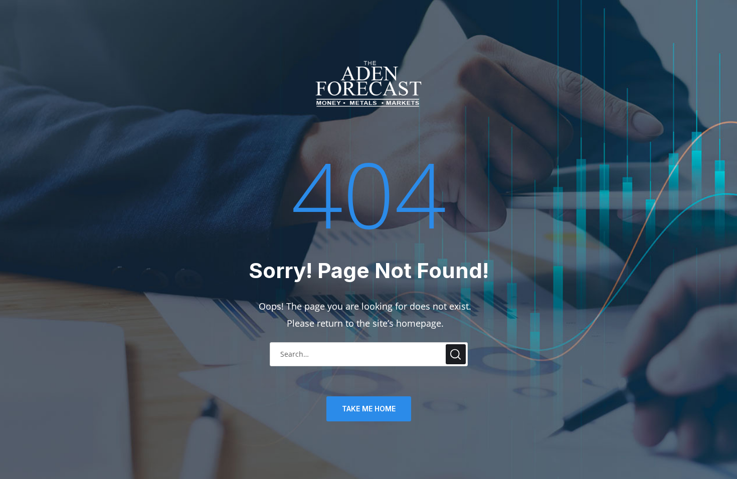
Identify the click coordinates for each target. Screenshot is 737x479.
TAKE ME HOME (369, 408)
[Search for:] (369, 353)
